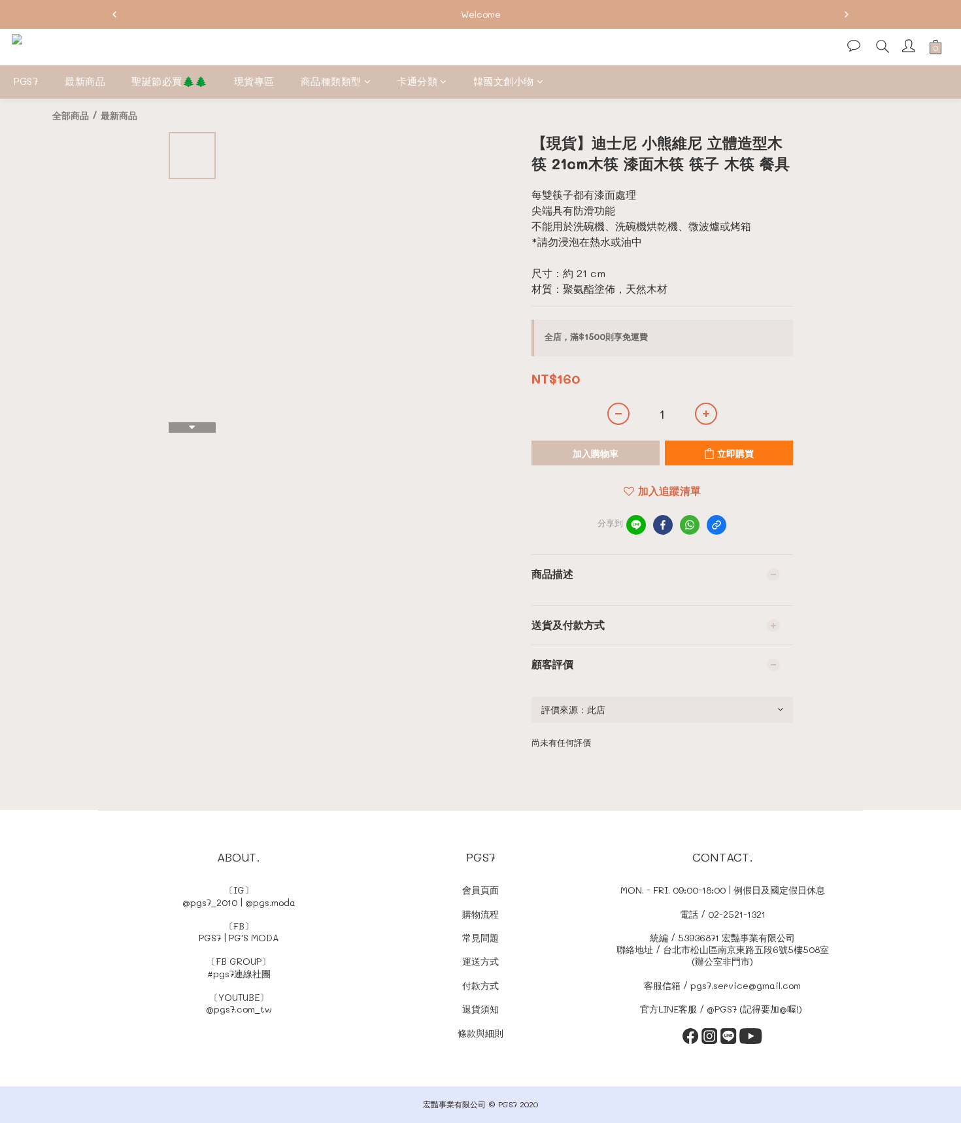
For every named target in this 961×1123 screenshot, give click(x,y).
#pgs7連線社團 (239, 973)
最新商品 (85, 81)
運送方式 (480, 961)
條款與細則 (480, 1033)
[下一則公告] (846, 14)
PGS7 (26, 81)
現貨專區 (254, 81)
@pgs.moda (270, 902)
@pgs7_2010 (209, 902)
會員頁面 (480, 890)
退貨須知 (480, 1009)
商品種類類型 (331, 81)
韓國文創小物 (503, 81)
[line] (636, 525)
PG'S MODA (254, 937)
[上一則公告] (114, 14)
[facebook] (663, 525)
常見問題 (480, 937)
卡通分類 (417, 81)
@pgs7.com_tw (239, 1009)
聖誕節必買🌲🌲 (169, 81)
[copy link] (716, 525)
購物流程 (480, 914)
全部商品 (70, 115)
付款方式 (480, 985)
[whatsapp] (690, 525)
